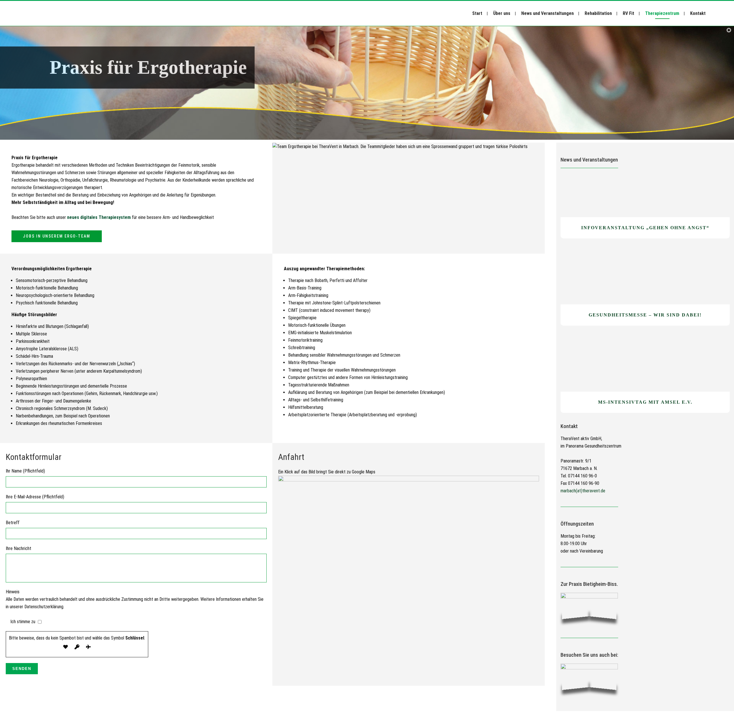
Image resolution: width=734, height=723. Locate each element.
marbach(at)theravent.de (583, 490)
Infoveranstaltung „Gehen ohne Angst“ (645, 227)
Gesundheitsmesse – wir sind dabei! (645, 314)
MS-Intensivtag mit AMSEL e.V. (645, 402)
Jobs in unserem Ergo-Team (56, 236)
